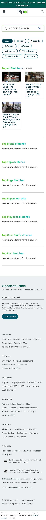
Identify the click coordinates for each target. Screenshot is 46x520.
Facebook (6, 450)
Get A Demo (10, 316)
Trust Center (27, 503)
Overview (6, 339)
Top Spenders (18, 382)
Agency (36, 339)
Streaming (7, 343)
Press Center (8, 433)
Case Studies (12, 56)
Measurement (8, 364)
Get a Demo (7, 436)
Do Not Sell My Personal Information (17, 487)
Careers (32, 429)
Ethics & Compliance (11, 503)
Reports (11, 51)
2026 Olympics (9, 390)
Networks (26, 339)
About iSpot (7, 429)
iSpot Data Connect (11, 346)
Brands (36, 41)
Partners (33, 433)
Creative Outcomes (28, 407)
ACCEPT (12, 518)
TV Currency (28, 411)
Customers (20, 429)
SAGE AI (26, 346)
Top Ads (5, 382)
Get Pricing (21, 436)
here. (35, 482)
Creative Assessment (23, 361)
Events (5, 411)
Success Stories (9, 407)
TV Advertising (8, 415)
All (8, 41)
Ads (21, 41)
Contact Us (22, 433)
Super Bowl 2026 (9, 386)
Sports (17, 343)
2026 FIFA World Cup (29, 386)
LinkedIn (37, 450)
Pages (26, 46)
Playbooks (29, 51)
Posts (32, 56)
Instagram (7, 454)
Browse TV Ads (34, 382)
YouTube (27, 450)
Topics (10, 46)
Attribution (22, 364)
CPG (25, 343)
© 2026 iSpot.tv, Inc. (10, 500)
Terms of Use (15, 308)
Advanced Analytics (11, 368)
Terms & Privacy (27, 500)
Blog (28, 404)
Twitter (17, 450)
